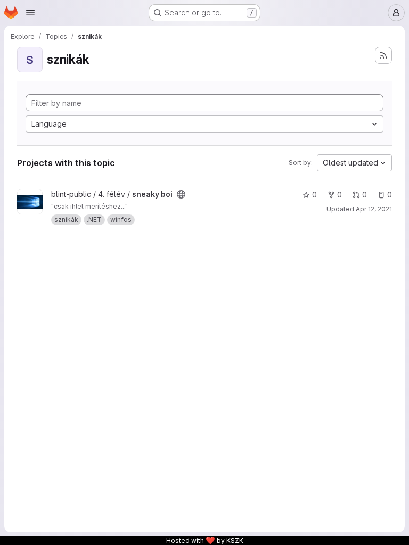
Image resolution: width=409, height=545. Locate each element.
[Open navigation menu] (30, 12)
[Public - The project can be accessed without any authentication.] (181, 194)
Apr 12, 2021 (374, 209)
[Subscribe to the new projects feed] (383, 55)
